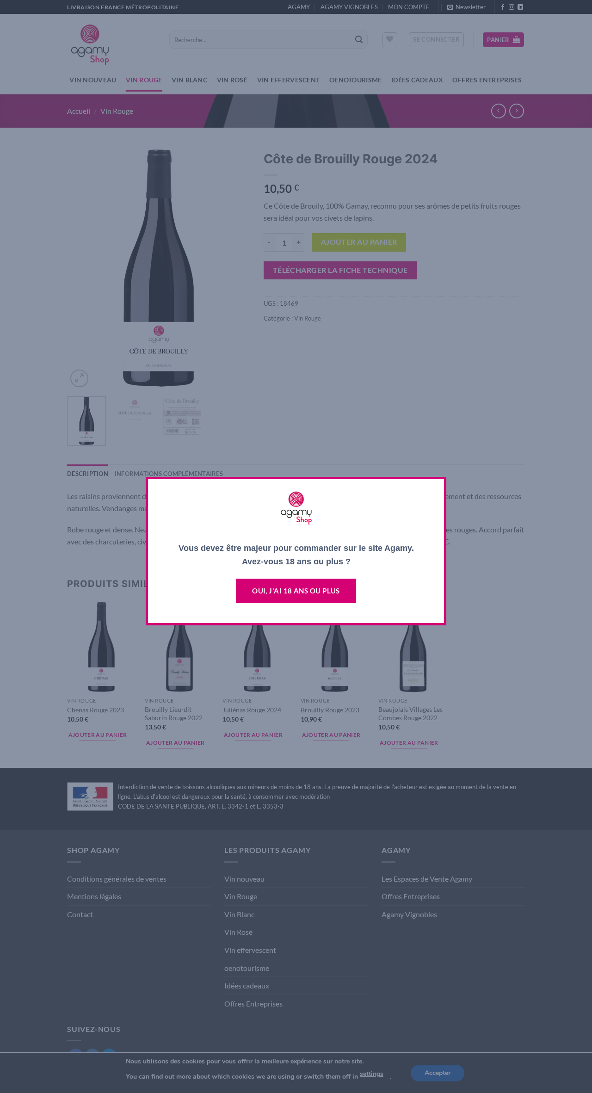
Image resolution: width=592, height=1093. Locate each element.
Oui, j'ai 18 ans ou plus (296, 591)
